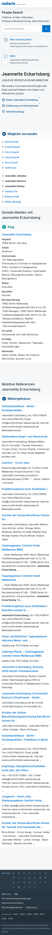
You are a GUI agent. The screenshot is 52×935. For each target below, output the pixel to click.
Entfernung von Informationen (22, 105)
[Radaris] (8, 3)
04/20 (22, 914)
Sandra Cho (11, 191)
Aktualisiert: (7, 914)
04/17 (42, 914)
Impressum (31, 907)
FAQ (16, 894)
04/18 (35, 914)
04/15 (10, 919)
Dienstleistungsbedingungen (16, 898)
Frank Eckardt (12, 147)
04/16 (4, 919)
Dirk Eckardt (11, 141)
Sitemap (6, 873)
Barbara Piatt (12, 196)
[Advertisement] (26, 123)
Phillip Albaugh (13, 201)
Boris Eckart (11, 162)
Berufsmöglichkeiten (12, 907)
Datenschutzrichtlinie (12, 903)
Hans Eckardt (12, 157)
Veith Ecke (10, 167)
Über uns (6, 894)
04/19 (29, 914)
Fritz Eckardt (12, 152)
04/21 (15, 914)
